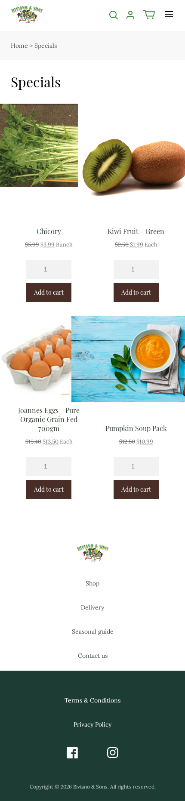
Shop (92, 583)
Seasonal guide (93, 631)
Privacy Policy (92, 724)
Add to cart (49, 292)
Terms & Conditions (92, 700)
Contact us (93, 655)
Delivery (92, 607)
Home (19, 45)
